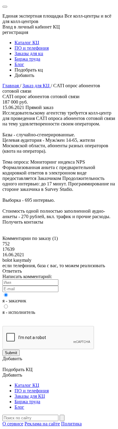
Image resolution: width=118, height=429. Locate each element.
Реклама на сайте (42, 423)
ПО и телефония (32, 48)
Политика (71, 423)
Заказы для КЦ (30, 396)
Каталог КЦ (27, 42)
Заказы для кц (29, 53)
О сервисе (12, 423)
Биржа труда (27, 59)
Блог (19, 64)
